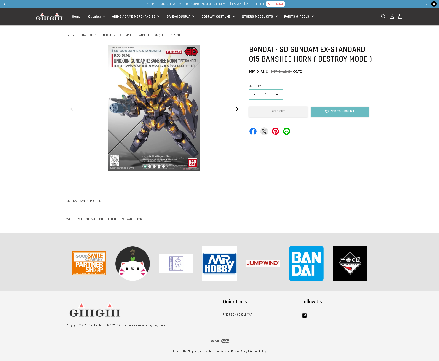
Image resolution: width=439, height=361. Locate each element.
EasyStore (159, 325)
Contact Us (179, 351)
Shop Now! (275, 4)
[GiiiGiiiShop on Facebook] (304, 318)
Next (236, 109)
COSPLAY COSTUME (216, 16)
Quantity (255, 86)
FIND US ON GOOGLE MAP (237, 314)
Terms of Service (219, 351)
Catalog (94, 16)
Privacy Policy (239, 351)
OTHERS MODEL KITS (257, 16)
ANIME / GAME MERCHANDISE (133, 16)
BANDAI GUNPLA (178, 16)
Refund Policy (257, 351)
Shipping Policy (197, 351)
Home (76, 16)
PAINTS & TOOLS (296, 16)
